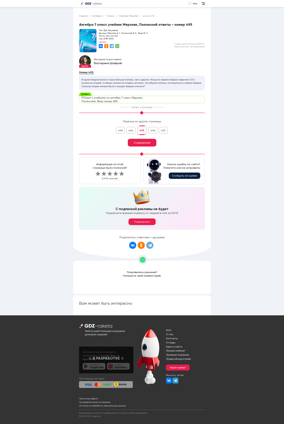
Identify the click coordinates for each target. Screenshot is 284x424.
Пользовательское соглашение (94, 402)
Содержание (142, 142)
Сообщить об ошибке (184, 175)
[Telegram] (112, 46)
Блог (169, 330)
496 (152, 130)
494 (130, 130)
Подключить (142, 222)
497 (163, 130)
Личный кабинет (175, 350)
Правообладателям (178, 358)
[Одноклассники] (106, 46)
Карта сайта (174, 346)
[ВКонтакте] (101, 46)
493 (120, 130)
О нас (169, 334)
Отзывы (170, 342)
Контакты (172, 338)
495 (141, 130)
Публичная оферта (88, 398)
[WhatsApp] (117, 46)
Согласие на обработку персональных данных (102, 405)
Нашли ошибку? (178, 367)
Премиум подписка (177, 354)
